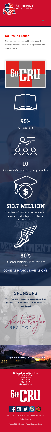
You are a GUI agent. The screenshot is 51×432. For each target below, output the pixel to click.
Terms (28, 424)
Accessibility (13, 424)
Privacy (22, 424)
